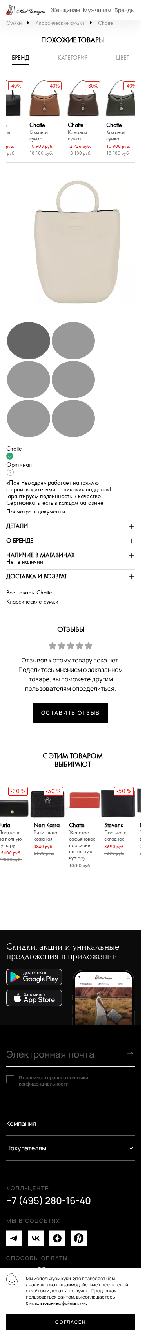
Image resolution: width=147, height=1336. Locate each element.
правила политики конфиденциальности (53, 1080)
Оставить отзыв (70, 712)
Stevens (115, 832)
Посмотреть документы (35, 511)
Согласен (70, 1322)
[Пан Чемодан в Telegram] (14, 1238)
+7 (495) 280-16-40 (48, 1200)
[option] (44, 118)
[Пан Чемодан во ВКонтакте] (36, 1238)
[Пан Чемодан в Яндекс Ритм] (79, 1238)
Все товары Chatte (29, 592)
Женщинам (65, 10)
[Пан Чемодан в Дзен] (57, 1238)
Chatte (105, 23)
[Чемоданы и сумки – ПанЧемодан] (25, 10)
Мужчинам (97, 10)
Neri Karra (47, 832)
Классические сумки (59, 23)
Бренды (124, 10)
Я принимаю (53, 1081)
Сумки (14, 23)
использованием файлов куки (57, 1303)
